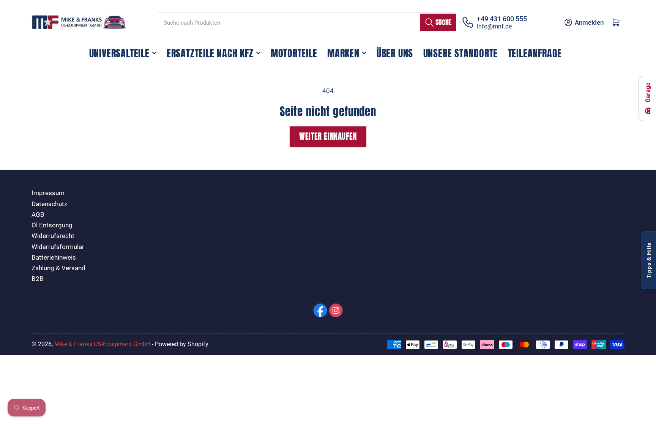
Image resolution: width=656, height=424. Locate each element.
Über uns (395, 53)
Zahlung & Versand (58, 268)
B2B (38, 278)
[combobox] (307, 22)
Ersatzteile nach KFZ (210, 53)
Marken (343, 53)
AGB (38, 214)
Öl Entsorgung (52, 225)
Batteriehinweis (54, 257)
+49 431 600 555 (502, 19)
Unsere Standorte (460, 53)
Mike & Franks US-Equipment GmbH (102, 344)
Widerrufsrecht (53, 236)
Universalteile (119, 53)
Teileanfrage (535, 53)
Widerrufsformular (58, 247)
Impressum (48, 193)
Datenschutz (49, 204)
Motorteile (294, 53)
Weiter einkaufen (328, 136)
